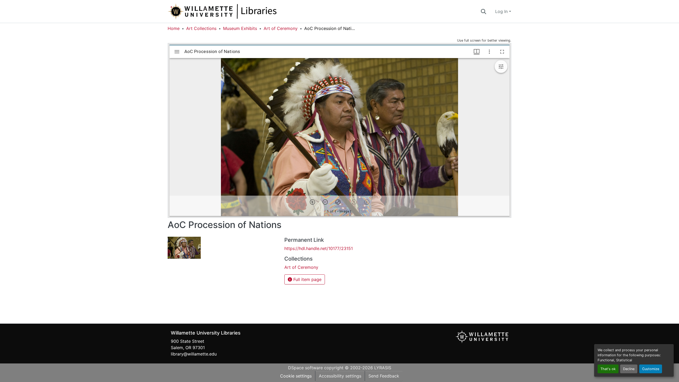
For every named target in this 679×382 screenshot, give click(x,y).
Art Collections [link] (201, 28)
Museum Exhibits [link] (240, 28)
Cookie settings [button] (296, 376)
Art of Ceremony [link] (281, 28)
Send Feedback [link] (383, 376)
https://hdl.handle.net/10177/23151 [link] (318, 248)
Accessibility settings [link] (340, 376)
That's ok (608, 369)
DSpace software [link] (305, 367)
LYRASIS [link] (382, 367)
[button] (240, 11)
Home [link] (174, 28)
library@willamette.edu (194, 354)
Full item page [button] (306, 279)
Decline (628, 369)
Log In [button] (502, 11)
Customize (650, 369)
